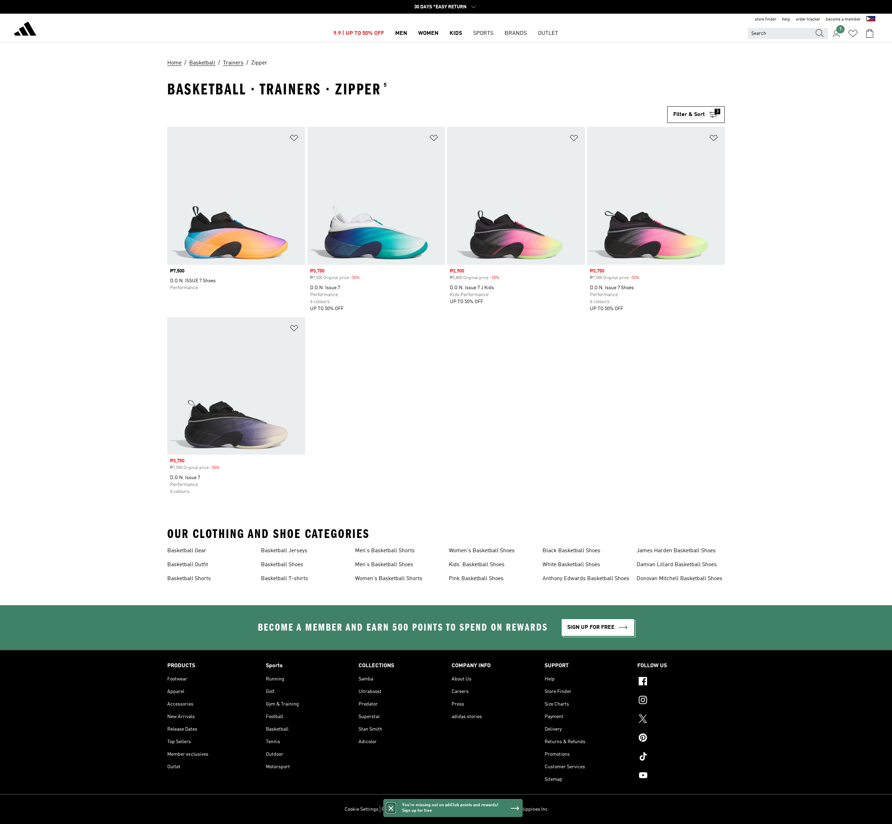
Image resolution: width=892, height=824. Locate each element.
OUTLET (548, 33)
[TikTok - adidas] (681, 757)
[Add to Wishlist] (294, 139)
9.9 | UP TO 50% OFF (358, 33)
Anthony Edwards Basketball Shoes (586, 579)
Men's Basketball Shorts (385, 551)
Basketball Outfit (187, 565)
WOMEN (428, 33)
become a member (843, 19)
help (786, 19)
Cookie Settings (361, 809)
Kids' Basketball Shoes (477, 565)
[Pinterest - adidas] (681, 738)
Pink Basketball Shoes (476, 579)
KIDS (455, 33)
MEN (401, 33)
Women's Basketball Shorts (388, 579)
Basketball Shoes (282, 565)
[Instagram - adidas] (681, 701)
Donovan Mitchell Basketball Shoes (679, 579)
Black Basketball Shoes (571, 551)
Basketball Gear (186, 551)
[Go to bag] (869, 33)
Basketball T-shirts (284, 579)
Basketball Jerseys (284, 551)
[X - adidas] (681, 719)
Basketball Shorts (189, 579)
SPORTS (483, 33)
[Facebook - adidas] (681, 682)
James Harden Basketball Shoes (676, 551)
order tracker (808, 19)
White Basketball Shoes (571, 565)
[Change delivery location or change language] (870, 19)
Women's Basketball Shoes (482, 551)
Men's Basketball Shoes (384, 565)
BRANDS (516, 33)
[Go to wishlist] (853, 33)
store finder (765, 19)
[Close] (391, 808)
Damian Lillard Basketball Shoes (677, 565)
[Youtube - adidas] (681, 776)
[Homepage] (25, 30)
